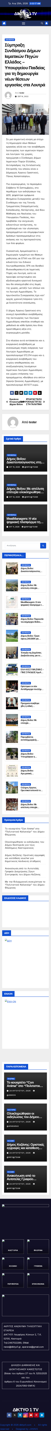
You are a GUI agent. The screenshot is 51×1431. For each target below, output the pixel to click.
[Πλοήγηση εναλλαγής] (24, 23)
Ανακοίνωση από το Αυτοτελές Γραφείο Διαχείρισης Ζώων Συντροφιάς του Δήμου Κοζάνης (23, 871)
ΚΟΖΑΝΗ (11, 1159)
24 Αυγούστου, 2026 (20, 1109)
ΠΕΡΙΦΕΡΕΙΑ (10, 40)
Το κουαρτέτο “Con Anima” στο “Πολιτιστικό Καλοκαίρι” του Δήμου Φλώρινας (25, 831)
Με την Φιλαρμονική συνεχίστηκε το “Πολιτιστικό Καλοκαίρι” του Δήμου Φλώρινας (25, 884)
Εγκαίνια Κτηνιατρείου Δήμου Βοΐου (17, 402)
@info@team (31, 467)
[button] (42, 23)
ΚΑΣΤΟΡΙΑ (11, 1128)
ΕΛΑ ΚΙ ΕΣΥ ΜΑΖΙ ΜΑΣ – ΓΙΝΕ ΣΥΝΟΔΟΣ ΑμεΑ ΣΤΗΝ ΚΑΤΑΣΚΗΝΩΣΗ (32, 672)
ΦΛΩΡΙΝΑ (11, 1097)
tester (21, 93)
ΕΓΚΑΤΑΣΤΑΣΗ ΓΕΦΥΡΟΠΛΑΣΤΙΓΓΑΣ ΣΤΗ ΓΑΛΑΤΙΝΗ (34, 402)
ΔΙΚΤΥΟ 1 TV (25, 13)
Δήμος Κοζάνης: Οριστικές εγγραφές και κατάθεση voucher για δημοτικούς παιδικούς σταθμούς (25, 858)
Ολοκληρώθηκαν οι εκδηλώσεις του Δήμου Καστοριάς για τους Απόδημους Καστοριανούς (24, 845)
